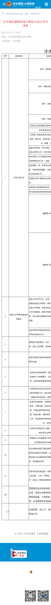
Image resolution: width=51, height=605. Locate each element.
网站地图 (33, 588)
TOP (19, 534)
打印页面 (29, 534)
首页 (27, 14)
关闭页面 (43, 534)
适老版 (38, 8)
